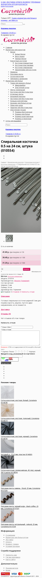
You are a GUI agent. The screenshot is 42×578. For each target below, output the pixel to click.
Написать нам (11, 555)
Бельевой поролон (17, 96)
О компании (10, 535)
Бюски (12, 52)
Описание (5, 296)
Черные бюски (20, 58)
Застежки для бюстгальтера (21, 99)
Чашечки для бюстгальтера (21, 107)
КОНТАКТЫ (22, 4)
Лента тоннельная (17, 90)
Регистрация (9, 6)
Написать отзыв (27, 292)
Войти (3, 6)
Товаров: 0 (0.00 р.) (8, 33)
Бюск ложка (19, 56)
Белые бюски (20, 54)
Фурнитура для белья (14, 81)
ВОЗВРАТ (27, 2)
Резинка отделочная (23, 119)
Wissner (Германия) (21, 281)
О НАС (3, 2)
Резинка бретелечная (23, 112)
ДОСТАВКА (10, 2)
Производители (12, 568)
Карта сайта (10, 559)
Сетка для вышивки (13, 121)
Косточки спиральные (23, 67)
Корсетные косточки (18, 61)
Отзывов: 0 (16, 292)
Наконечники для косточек (25, 70)
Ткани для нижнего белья (20, 83)
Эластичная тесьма (18, 110)
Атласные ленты (16, 94)
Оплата (9, 542)
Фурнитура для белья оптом (17, 537)
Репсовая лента (16, 74)
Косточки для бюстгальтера (21, 92)
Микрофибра (20, 85)
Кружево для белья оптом (20, 103)
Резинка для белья (22, 114)
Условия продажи (13, 546)
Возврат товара (12, 544)
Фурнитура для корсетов (15, 50)
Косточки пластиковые (24, 65)
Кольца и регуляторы (18, 101)
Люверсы (13, 72)
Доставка (5, 309)
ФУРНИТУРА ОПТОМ (9, 4)
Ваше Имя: (6, 327)
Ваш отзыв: (6, 329)
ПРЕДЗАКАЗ (35, 2)
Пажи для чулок (16, 105)
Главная (3, 162)
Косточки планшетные (24, 63)
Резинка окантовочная (24, 116)
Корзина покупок (8, 28)
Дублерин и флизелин (19, 79)
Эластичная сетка (22, 87)
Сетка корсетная (17, 76)
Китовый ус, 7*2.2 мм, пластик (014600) (16, 454)
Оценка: (5, 351)
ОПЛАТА (19, 2)
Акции (8, 570)
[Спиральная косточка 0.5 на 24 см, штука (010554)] (9, 241)
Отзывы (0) (6, 314)
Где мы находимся (13, 557)
